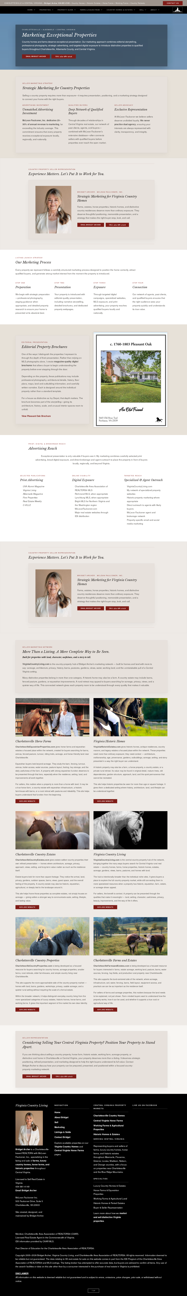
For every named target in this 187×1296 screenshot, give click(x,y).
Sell (141, 10)
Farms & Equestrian (90, 10)
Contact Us (173, 3)
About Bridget (61, 1117)
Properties (45, 10)
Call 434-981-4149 (63, 56)
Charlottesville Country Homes (109, 1115)
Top (93, 1291)
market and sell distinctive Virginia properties (110, 1217)
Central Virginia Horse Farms (69, 1150)
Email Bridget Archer (36, 56)
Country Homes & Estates (120, 10)
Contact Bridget (62, 1137)
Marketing (59, 1127)
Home (30, 10)
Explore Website (27, 801)
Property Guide (65, 10)
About (154, 10)
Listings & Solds (62, 1132)
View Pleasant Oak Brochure (36, 416)
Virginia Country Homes (66, 1146)
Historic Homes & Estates (107, 1134)
